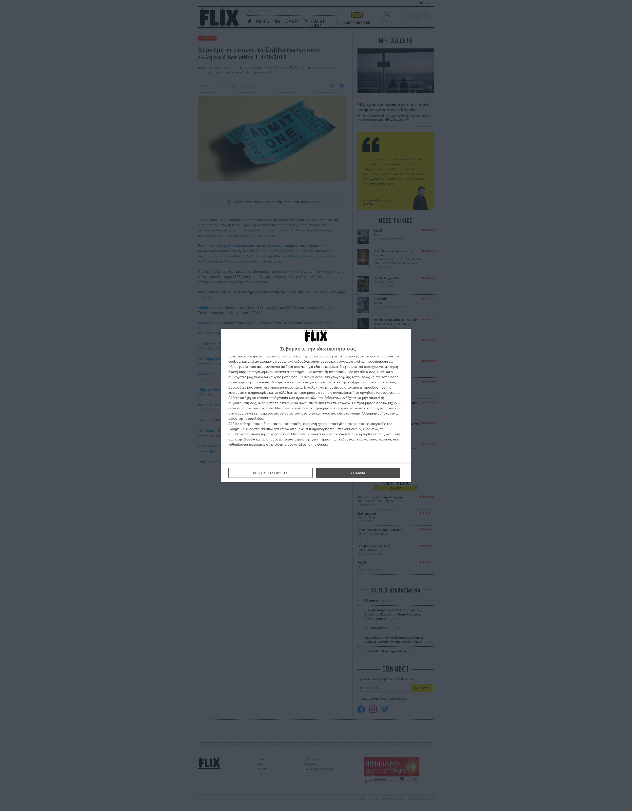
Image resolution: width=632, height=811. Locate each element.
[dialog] (316, 405)
